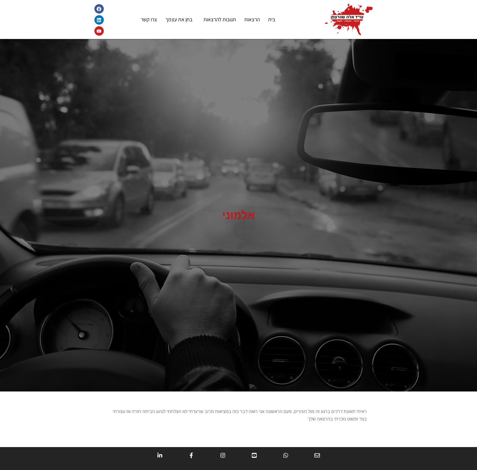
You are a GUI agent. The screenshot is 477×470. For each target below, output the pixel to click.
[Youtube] (99, 31)
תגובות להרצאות (219, 19)
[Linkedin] (99, 20)
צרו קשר (149, 19)
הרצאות (252, 19)
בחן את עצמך (178, 19)
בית (271, 19)
